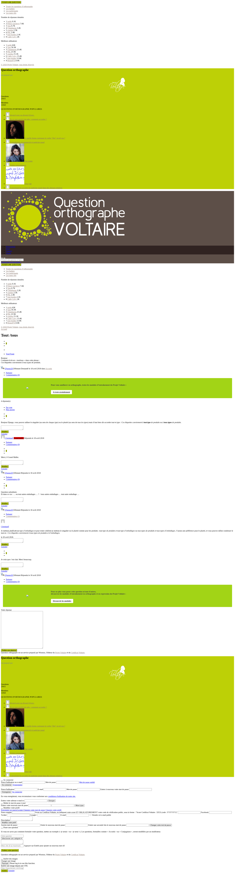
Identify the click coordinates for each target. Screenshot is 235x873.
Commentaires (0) (13, 375)
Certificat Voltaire (78, 653)
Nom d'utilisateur (8, 789)
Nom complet (6, 812)
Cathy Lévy (12, 37)
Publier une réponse (9, 650)
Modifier (5, 432)
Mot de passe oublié (87, 782)
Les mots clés (11, 13)
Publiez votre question (10, 850)
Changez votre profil (53, 810)
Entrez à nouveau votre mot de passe (114, 789)
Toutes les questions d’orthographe (19, 6)
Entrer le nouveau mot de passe (53, 825)
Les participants (12, 11)
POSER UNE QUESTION (11, 2)
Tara (9, 26)
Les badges (10, 9)
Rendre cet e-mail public (101, 815)
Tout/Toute (10, 354)
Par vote (9, 407)
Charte (8, 253)
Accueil (4, 329)
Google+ (33, 815)
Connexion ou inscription (11, 262)
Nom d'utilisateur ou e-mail (11, 782)
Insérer (4, 871)
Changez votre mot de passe (34, 810)
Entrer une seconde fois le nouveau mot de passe (107, 825)
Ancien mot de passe (9, 825)
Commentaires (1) (13, 516)
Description (5, 820)
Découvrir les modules (62, 601)
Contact (9, 251)
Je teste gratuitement (61, 392)
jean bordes (12, 35)
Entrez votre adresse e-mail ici (12, 801)
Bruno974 (11, 61)
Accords (48, 369)
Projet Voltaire (60, 653)
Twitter (3, 815)
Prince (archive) (13, 24)
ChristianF (5, 527)
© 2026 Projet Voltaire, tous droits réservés (17, 65)
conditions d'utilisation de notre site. (62, 796)
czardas (10, 30)
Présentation (10, 247)
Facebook (205, 812)
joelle (9, 21)
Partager (9, 373)
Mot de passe (51, 782)
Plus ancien (10, 410)
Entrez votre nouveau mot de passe (14, 805)
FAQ (8, 249)
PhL (9, 32)
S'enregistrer (17, 785)
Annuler (4, 434)
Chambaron (12, 28)
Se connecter (17, 792)
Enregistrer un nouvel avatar (12, 810)
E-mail (40, 789)
